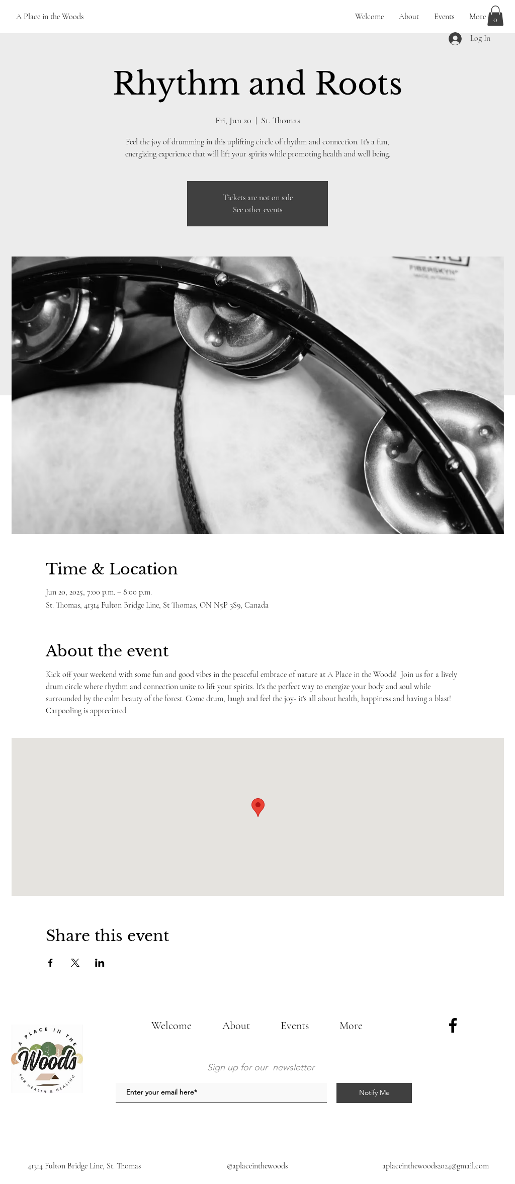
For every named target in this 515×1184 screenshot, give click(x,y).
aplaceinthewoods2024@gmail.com (435, 1166)
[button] (495, 16)
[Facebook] (453, 1025)
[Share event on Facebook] (50, 963)
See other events (257, 210)
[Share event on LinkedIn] (100, 963)
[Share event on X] (75, 963)
